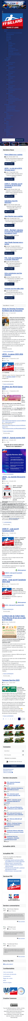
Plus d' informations (14, 518)
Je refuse (7, 516)
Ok (2, 516)
